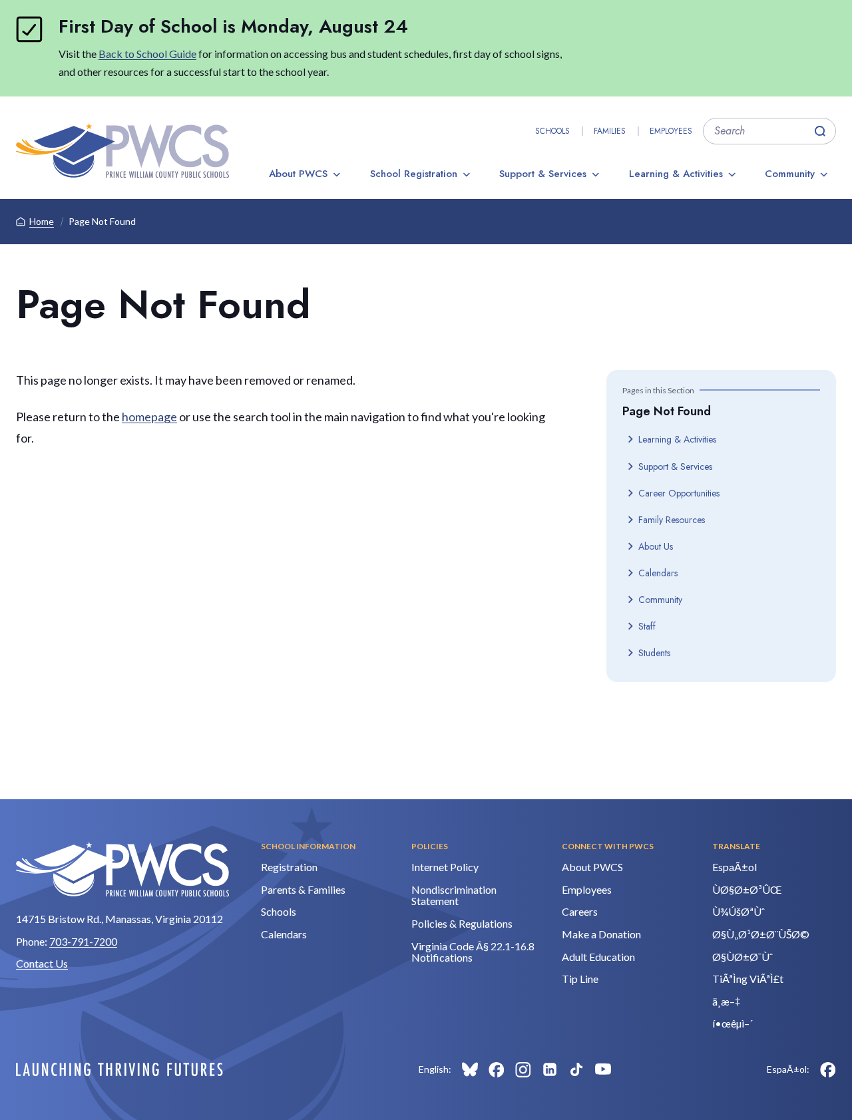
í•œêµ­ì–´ (732, 1023)
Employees (671, 131)
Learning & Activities (676, 173)
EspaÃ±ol (734, 866)
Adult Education (598, 956)
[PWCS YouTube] (603, 1069)
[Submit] (820, 131)
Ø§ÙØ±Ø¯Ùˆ (742, 956)
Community (790, 173)
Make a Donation (601, 934)
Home (41, 221)
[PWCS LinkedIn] (550, 1069)
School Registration (413, 173)
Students (654, 652)
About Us (655, 546)
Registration (289, 866)
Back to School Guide (147, 53)
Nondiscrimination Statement (454, 895)
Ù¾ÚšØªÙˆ (738, 911)
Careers (580, 911)
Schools (552, 131)
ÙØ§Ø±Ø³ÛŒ (746, 889)
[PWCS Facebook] (497, 1069)
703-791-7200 (83, 941)
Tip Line (580, 978)
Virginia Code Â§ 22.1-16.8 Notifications (472, 952)
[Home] (122, 150)
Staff (647, 626)
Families (610, 131)
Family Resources (671, 519)
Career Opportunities (679, 493)
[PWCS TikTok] (576, 1069)
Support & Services (542, 173)
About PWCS (298, 173)
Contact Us (42, 963)
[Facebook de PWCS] (828, 1069)
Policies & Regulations (462, 923)
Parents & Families (303, 889)
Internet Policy (445, 866)
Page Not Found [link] (102, 221)
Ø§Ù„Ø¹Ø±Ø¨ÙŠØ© (760, 934)
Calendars (658, 573)
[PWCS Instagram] (523, 1069)
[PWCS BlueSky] (470, 1069)
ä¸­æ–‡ (726, 1001)
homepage (149, 416)
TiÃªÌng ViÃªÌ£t (747, 978)
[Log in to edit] (119, 1069)
